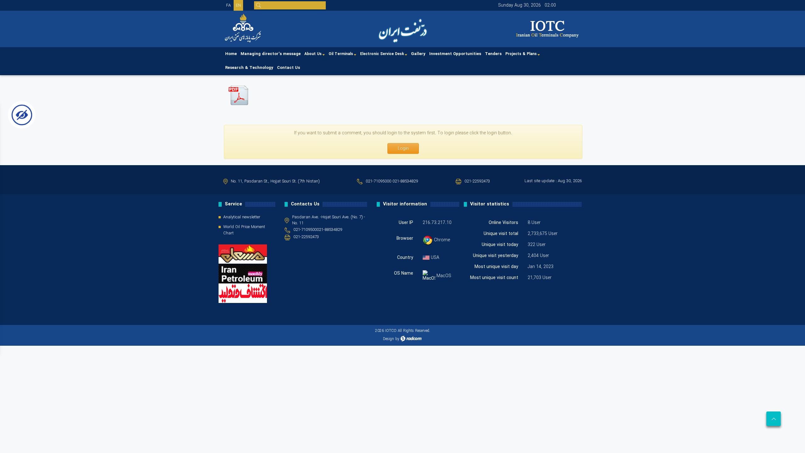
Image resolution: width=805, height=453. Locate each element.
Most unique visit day (496, 266)
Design (388, 339)
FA (228, 5)
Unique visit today (500, 244)
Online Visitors (503, 222)
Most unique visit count (494, 277)
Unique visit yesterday (495, 255)
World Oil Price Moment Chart (244, 230)
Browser (405, 238)
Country (405, 257)
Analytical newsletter (241, 217)
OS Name (403, 273)
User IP (406, 222)
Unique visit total (501, 233)
